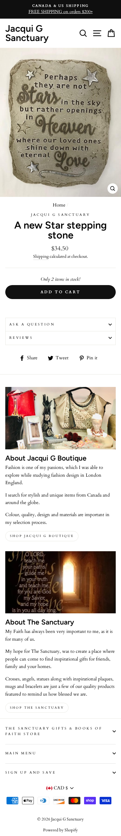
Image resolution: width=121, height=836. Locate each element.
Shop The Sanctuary (37, 708)
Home (59, 205)
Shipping (41, 256)
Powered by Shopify (60, 830)
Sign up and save (30, 772)
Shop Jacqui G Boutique (42, 536)
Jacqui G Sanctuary (27, 33)
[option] (60, 9)
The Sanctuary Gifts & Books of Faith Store (53, 731)
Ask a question (32, 324)
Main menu (20, 753)
